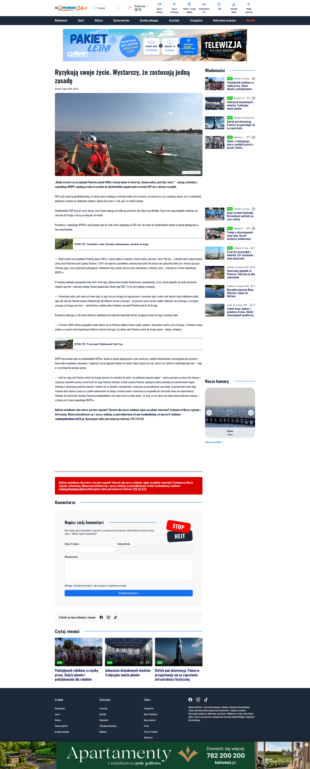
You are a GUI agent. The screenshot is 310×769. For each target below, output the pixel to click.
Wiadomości (61, 20)
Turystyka (174, 20)
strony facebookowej (144, 414)
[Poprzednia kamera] (209, 413)
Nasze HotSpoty (150, 714)
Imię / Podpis (72, 544)
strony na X (163, 414)
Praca (146, 725)
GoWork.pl (148, 737)
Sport (81, 20)
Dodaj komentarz (129, 593)
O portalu (103, 708)
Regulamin (103, 720)
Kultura (99, 20)
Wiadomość (71, 556)
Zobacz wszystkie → (214, 442)
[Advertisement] (128, 449)
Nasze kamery (149, 720)
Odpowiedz (123, 544)
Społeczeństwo (121, 20)
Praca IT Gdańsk (151, 731)
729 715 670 (139, 489)
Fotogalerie (196, 20)
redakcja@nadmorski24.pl (69, 419)
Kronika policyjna (149, 20)
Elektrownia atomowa (224, 20)
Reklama (103, 731)
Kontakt (250, 20)
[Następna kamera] (251, 413)
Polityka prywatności (108, 725)
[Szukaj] (118, 8)
